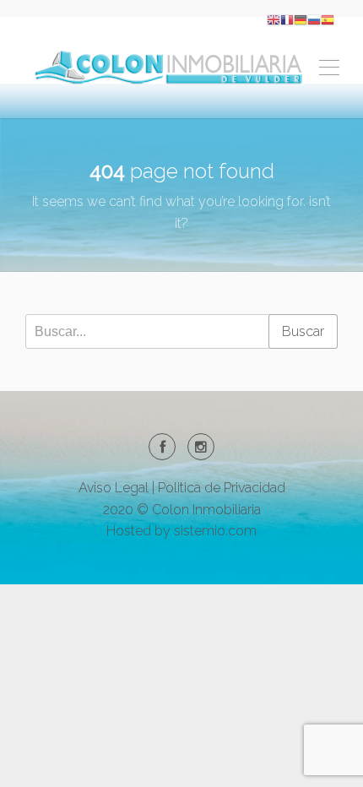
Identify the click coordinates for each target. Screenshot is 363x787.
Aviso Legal (114, 488)
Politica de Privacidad (221, 488)
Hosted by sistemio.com (181, 531)
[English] (273, 19)
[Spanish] (327, 19)
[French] (287, 19)
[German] (300, 19)
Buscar (303, 331)
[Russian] (314, 19)
